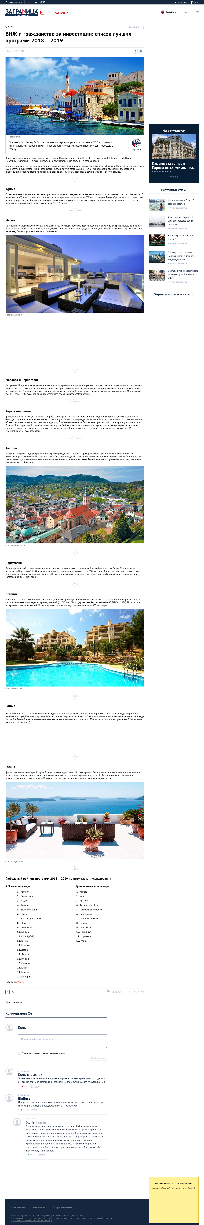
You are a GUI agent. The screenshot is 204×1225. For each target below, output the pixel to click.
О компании (39, 1207)
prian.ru (20, 981)
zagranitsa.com (15, 2)
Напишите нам (18, 1207)
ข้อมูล (42, 2)
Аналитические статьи (161, 172)
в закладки (134, 27)
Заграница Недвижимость (22, 12)
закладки (182, 2)
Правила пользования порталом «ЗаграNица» (31, 1220)
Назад (11, 27)
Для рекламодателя (62, 1207)
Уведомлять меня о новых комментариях (43, 1053)
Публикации (60, 12)
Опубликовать (98, 1058)
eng (35, 2)
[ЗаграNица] (136, 143)
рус (29, 2)
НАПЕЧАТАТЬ (116, 992)
